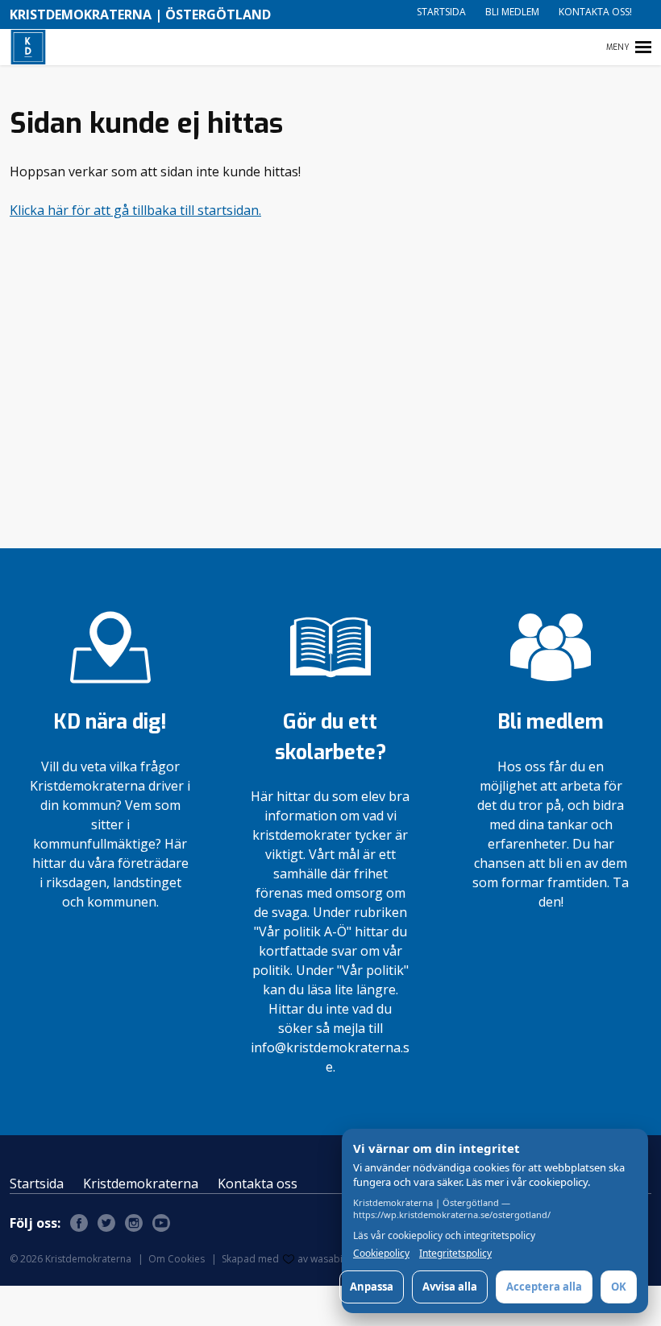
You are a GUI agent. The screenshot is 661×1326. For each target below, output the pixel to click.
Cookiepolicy (381, 1253)
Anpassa (371, 1286)
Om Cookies (176, 1259)
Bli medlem (512, 12)
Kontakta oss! (595, 12)
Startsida (441, 12)
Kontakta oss (257, 1183)
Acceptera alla (544, 1286)
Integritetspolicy (455, 1253)
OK (618, 1286)
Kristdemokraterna (140, 1183)
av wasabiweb (329, 1259)
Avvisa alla (449, 1286)
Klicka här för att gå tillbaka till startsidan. (135, 210)
